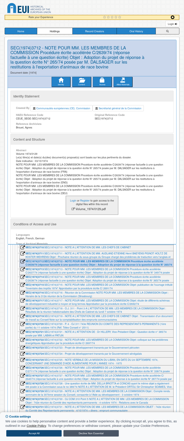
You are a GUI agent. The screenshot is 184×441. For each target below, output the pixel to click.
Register (85, 200)
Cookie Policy (36, 426)
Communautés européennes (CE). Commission (63, 108)
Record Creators (94, 31)
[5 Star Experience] (120, 17)
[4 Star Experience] (116, 17)
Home (20, 31)
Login (171, 24)
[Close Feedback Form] (172, 17)
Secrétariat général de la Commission (120, 108)
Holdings (55, 31)
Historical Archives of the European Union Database (39, 9)
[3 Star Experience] (112, 17)
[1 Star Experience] (105, 17)
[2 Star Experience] (109, 17)
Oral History (136, 31)
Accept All (34, 433)
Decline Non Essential (91, 433)
